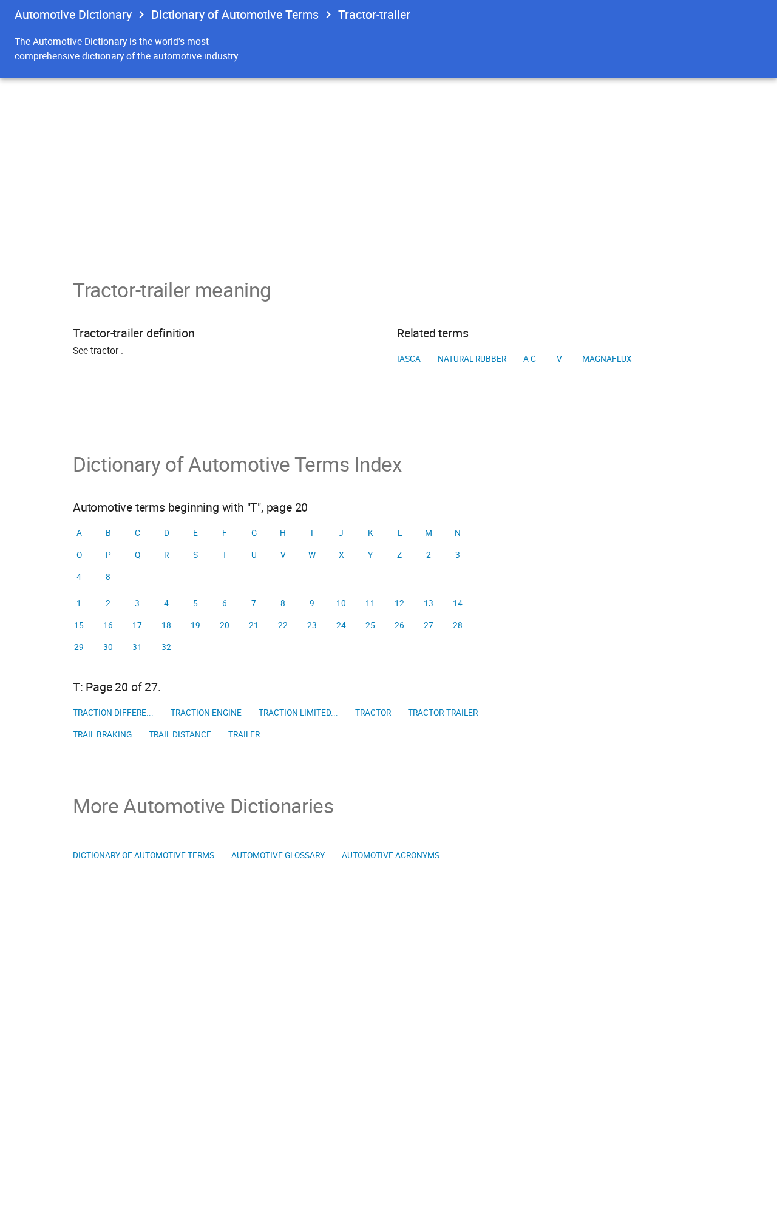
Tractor (373, 712)
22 (283, 625)
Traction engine (206, 712)
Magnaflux (607, 358)
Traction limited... (298, 712)
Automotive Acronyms (390, 855)
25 (370, 625)
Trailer (244, 734)
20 (224, 625)
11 (370, 603)
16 (108, 625)
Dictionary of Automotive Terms (235, 14)
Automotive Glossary (278, 855)
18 (166, 625)
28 (458, 625)
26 (399, 625)
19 (195, 625)
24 (341, 625)
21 (254, 625)
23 (312, 625)
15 (79, 625)
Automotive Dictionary (73, 14)
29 (79, 647)
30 (108, 647)
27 (428, 625)
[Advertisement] (388, 169)
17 (137, 625)
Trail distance (180, 734)
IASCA (409, 358)
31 (137, 647)
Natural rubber (472, 358)
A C (529, 358)
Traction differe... (113, 712)
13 (428, 603)
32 (166, 647)
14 (458, 603)
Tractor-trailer (443, 712)
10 (341, 603)
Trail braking (102, 734)
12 (399, 603)
